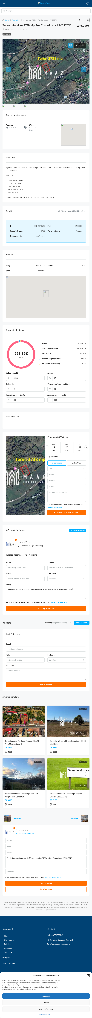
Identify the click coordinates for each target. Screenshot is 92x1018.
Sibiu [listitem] (6, 936)
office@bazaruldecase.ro (60, 944)
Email (8, 644)
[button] (88, 975)
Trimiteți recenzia (46, 685)
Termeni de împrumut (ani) (58, 384)
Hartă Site (6, 958)
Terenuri (15, 20)
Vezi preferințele (46, 1009)
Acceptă (46, 996)
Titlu (8, 655)
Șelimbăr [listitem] (7, 944)
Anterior (17, 818)
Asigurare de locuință (56, 395)
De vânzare (6, 34)
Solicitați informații (46, 608)
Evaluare (51, 655)
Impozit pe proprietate (15, 395)
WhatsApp (39, 546)
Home (7, 20)
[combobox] (66, 468)
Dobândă (10, 384)
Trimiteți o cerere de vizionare (67, 512)
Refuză (46, 1003)
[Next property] (84, 818)
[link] (24, 721)
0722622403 (25, 546)
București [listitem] (8, 948)
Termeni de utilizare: (54, 507)
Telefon (50, 563)
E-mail (8, 574)
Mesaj (8, 584)
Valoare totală (12, 373)
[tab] (70, 45)
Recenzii (10, 666)
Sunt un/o (51, 574)
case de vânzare (9, 964)
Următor (74, 818)
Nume (8, 563)
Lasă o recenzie (81, 623)
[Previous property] (7, 818)
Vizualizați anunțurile (77, 530)
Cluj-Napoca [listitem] (9, 940)
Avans (50, 373)
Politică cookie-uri (44, 1014)
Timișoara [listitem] (8, 952)
